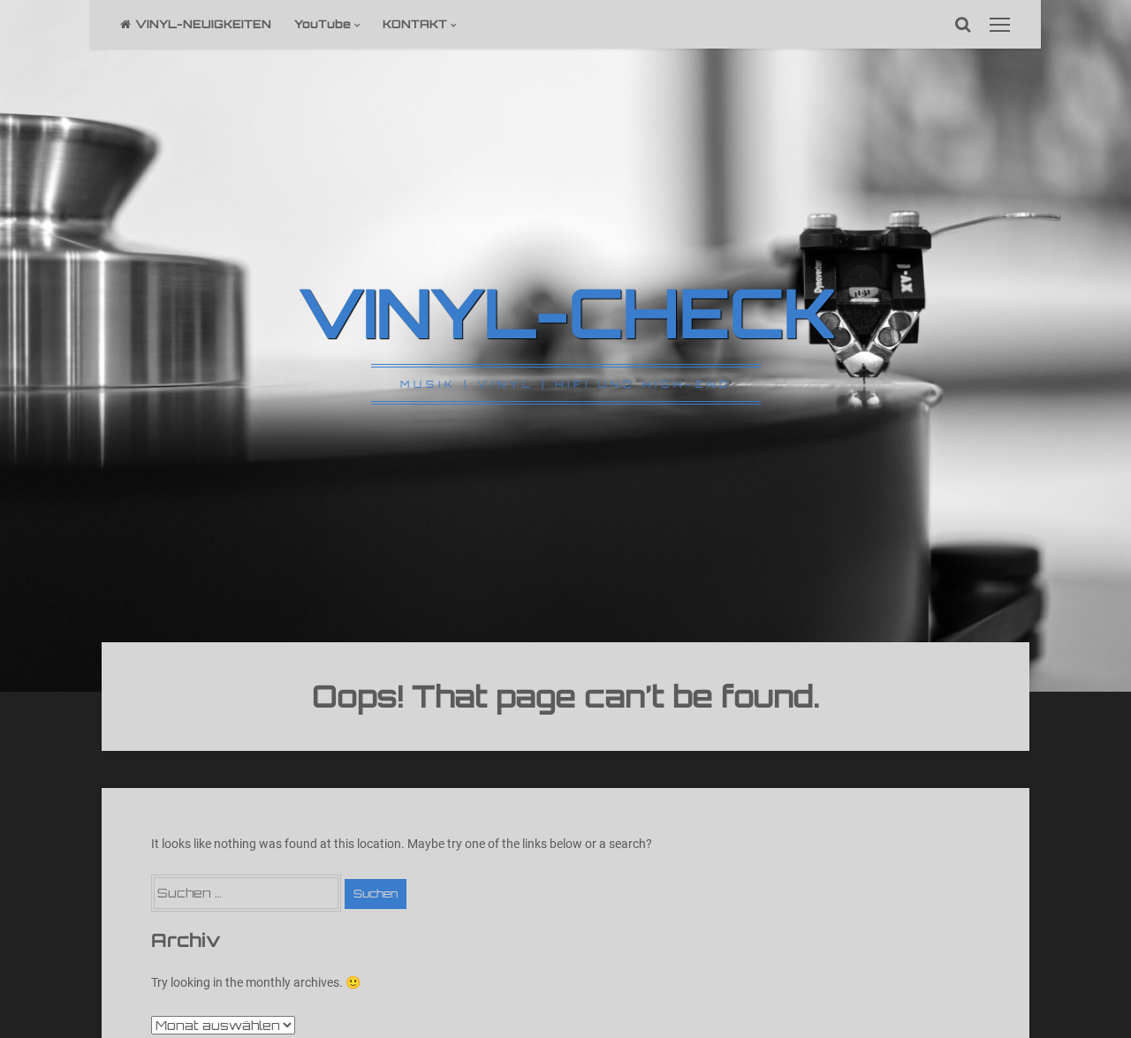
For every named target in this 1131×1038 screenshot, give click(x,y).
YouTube (322, 24)
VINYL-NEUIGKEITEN (203, 24)
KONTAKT (415, 24)
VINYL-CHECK (566, 312)
